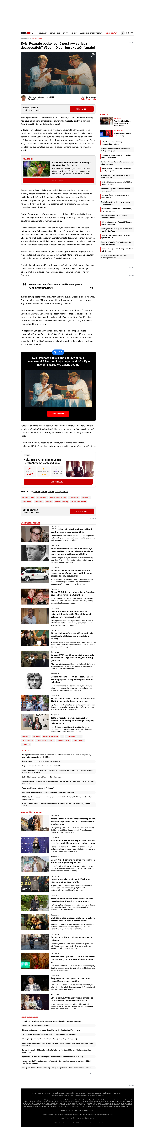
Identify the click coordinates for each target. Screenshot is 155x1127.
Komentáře (82, 109)
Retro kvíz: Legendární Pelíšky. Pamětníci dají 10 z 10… (117, 250)
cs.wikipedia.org (61, 492)
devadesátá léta (28, 497)
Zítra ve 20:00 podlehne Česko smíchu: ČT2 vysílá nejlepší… (115, 150)
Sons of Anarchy (63, 740)
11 (76, 1122)
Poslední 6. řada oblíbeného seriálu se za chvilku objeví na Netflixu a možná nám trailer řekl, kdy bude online (58, 782)
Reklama (47, 1093)
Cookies (54, 1093)
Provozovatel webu (79, 1093)
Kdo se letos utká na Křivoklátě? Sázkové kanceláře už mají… (116, 223)
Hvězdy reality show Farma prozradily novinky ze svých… (115, 190)
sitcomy (49, 502)
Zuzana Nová (33, 99)
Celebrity (43, 33)
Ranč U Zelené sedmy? (45, 190)
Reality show (118, 130)
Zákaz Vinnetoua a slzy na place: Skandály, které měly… (113, 143)
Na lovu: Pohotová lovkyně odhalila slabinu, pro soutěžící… (114, 257)
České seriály (111, 33)
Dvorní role (26, 744)
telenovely (38, 502)
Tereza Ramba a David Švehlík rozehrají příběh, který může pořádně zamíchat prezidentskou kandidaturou (56, 1051)
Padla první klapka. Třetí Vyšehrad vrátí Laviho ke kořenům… (116, 243)
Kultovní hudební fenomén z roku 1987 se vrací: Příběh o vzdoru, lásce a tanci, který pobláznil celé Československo (56, 1062)
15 (87, 1122)
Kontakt (101, 1095)
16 (90, 1122)
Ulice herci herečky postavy (91, 33)
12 (79, 1122)
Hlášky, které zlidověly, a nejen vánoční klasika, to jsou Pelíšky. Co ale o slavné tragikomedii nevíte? (56, 805)
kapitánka (25, 736)
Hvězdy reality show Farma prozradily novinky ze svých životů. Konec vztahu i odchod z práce (56, 1068)
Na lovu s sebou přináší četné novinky (35, 1026)
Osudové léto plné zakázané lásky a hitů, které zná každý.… (116, 210)
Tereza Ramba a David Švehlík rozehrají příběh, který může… (116, 170)
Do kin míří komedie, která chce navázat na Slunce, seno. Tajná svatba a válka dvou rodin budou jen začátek (57, 1044)
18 (96, 1122)
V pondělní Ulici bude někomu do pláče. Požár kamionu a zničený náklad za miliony (52, 1057)
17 (93, 1122)
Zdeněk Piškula (78, 740)
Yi (62, 736)
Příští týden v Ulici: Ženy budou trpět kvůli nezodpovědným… (116, 230)
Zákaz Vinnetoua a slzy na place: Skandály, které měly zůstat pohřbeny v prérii (51, 1030)
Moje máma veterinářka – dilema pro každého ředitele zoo (43, 766)
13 (81, 1122)
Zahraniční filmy (69, 33)
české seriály (42, 497)
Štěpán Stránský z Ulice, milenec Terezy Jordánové (41, 761)
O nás (34, 1093)
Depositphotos (89, 1118)
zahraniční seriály (61, 502)
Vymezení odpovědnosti (113, 1093)
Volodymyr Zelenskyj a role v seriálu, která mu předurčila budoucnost (48, 792)
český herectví (27, 740)
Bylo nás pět (42, 231)
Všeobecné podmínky (65, 1093)
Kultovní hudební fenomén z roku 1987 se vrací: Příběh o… (116, 183)
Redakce (40, 1093)
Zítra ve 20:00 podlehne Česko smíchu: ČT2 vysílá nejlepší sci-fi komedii (49, 1034)
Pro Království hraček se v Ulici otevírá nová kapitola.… (115, 203)
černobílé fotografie (50, 736)
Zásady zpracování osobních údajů (62, 1095)
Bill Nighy (36, 736)
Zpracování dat (100, 1093)
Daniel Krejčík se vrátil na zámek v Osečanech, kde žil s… (114, 216)
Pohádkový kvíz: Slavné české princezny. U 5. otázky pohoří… (122, 123)
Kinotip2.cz (25, 38)
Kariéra (94, 1095)
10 (73, 1122)
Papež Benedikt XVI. (73, 736)
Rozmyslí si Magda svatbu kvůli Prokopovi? (38, 788)
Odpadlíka (31, 324)
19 (99, 1122)
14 (84, 1122)
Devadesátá (84, 143)
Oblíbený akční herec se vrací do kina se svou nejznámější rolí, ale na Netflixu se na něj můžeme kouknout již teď (57, 798)
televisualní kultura (78, 502)
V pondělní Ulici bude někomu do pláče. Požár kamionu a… (115, 176)
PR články (87, 1095)
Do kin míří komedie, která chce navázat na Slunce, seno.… (117, 163)
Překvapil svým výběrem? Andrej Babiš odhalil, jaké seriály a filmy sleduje (50, 1039)
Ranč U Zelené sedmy (58, 497)
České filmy (117, 118)
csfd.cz (36, 492)
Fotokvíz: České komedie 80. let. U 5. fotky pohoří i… (115, 196)
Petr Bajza (85, 497)
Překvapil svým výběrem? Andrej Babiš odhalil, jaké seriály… (115, 156)
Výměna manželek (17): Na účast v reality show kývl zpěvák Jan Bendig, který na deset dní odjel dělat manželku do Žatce (57, 771)
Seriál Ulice (55, 33)
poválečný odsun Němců (45, 740)
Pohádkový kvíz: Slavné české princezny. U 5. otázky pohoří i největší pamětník (51, 1021)
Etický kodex (79, 1095)
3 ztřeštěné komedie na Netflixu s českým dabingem (41, 777)
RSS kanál (90, 1093)
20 (102, 1122)
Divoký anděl (79, 317)
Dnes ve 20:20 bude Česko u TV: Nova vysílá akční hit (115, 237)
